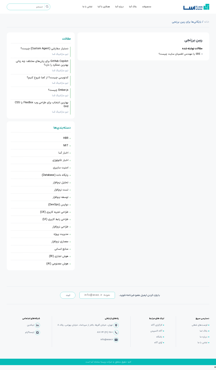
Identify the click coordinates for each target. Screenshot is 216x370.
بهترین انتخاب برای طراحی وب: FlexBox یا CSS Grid (41, 104)
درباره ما (203, 337)
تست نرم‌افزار (61, 190)
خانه (206, 22)
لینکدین (30, 325)
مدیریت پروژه (61, 234)
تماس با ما (202, 342)
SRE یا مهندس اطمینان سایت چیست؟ (179, 54)
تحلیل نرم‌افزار (60, 183)
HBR (65, 138)
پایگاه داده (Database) (55, 175)
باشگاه (159, 337)
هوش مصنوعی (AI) (57, 264)
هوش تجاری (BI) (58, 256)
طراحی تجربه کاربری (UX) (54, 212)
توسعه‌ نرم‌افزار (60, 197)
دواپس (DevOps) (58, 205)
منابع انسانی (61, 249)
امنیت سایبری (60, 168)
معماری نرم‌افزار (59, 242)
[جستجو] (47, 6)
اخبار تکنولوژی (60, 160)
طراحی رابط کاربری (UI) (55, 219)
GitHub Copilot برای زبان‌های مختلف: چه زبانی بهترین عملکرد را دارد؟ (42, 63)
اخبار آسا (63, 153)
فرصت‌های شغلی (199, 325)
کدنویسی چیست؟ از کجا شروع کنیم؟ (47, 77)
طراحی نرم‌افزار (60, 227)
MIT (65, 146)
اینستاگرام (29, 332)
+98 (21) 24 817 (105, 332)
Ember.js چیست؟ (58, 90)
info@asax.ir (107, 339)
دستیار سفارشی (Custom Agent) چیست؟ (44, 48)
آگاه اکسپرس (156, 331)
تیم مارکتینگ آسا (60, 54)
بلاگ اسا (203, 331)
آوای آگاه (158, 342)
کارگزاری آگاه (156, 325)
